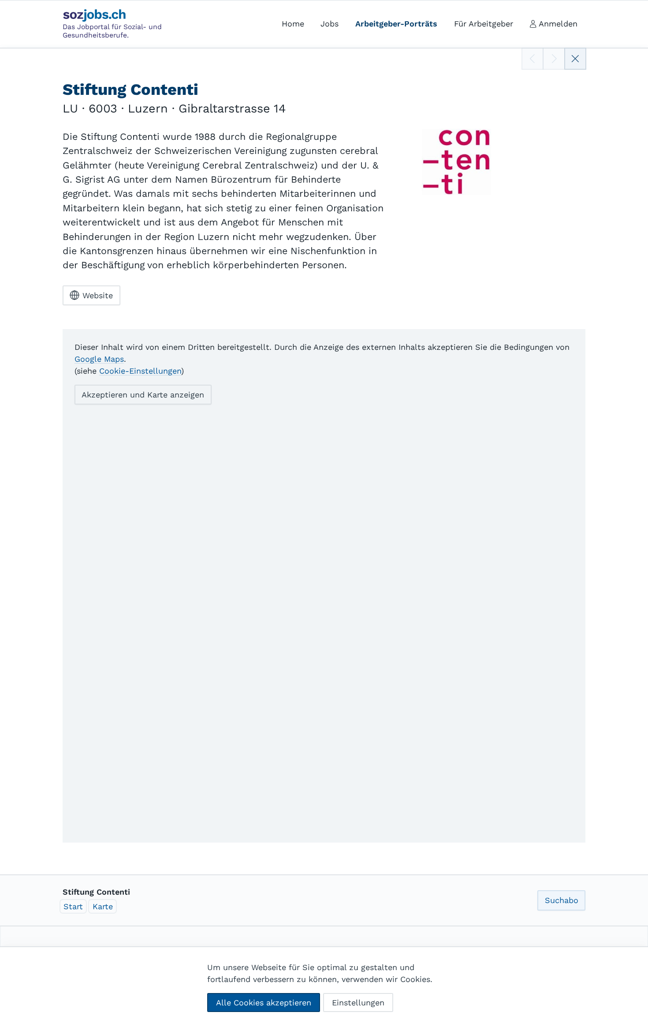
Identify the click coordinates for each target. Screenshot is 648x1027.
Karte (103, 906)
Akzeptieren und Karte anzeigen (143, 394)
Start (73, 906)
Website (97, 295)
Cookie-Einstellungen (140, 370)
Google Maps (99, 359)
